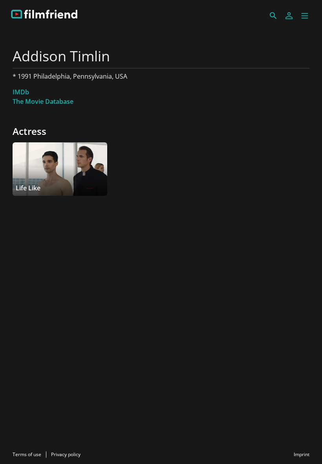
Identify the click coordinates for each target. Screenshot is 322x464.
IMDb (21, 92)
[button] (305, 16)
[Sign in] (289, 16)
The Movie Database (43, 101)
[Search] (273, 16)
